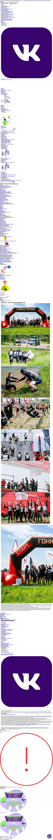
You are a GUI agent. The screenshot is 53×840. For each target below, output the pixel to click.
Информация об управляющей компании (7, 644)
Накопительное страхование (4, 199)
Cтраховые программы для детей (6, 158)
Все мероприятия (3, 612)
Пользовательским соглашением (45, 0)
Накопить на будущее (5, 216)
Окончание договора (3, 190)
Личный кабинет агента (3, 210)
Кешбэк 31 (1, 232)
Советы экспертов (3, 92)
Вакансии (1, 207)
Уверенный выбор (3, 135)
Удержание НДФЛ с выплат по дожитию (7, 14)
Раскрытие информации (3, 208)
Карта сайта (2, 627)
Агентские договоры (4, 93)
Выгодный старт (3, 177)
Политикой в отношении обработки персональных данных (32, 0)
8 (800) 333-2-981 (3, 24)
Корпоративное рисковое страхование (6, 16)
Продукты (2, 183)
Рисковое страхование (3, 198)
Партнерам (15, 183)
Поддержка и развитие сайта (11, 714)
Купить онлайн (3, 127)
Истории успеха (3, 91)
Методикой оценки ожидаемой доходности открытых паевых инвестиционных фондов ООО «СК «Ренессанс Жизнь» (33, 724)
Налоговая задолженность (5, 13)
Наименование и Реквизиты (5, 646)
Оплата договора (3, 630)
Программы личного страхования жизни (3, 197)
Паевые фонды (3, 172)
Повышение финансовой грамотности (6, 20)
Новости (2, 106)
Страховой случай (2, 189)
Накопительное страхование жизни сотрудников (7, 203)
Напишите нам (3, 126)
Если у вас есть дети (4, 229)
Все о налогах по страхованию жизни (8, 253)
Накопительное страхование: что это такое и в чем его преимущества (11, 180)
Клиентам (7, 183)
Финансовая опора (3, 136)
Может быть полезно (3, 221)
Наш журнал (3, 108)
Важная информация (4, 245)
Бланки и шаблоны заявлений (5, 6)
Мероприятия (3, 89)
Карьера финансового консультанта (6, 90)
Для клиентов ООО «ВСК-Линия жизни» (7, 11)
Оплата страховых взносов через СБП (6, 8)
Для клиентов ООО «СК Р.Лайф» (5, 195)
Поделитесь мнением (8, 838)
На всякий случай (4, 225)
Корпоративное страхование (4, 202)
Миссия (2, 107)
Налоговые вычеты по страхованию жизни (6, 193)
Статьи (1, 188)
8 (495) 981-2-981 (3, 23)
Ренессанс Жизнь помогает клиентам (6, 18)
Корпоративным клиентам (5, 256)
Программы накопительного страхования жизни (8, 132)
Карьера (2, 642)
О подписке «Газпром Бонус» (4, 185)
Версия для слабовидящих (5, 715)
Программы (3, 623)
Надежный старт (3, 160)
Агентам (2, 88)
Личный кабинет (2, 293)
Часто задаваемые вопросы (5, 9)
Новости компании (2, 222)
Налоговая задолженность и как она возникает (7, 139)
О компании (3, 105)
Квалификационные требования (4, 618)
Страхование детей (2, 200)
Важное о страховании (4, 10)
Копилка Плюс (3, 134)
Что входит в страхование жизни (6, 179)
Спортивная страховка (4, 145)
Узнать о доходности (4, 7)
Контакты (1, 209)
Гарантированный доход (4, 133)
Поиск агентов (3, 21)
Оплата (1, 295)
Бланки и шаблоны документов (5, 140)
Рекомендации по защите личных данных (7, 19)
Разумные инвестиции (4, 173)
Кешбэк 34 (1, 219)
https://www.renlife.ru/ (33, 723)
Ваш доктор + (3, 144)
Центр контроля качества (4, 645)
